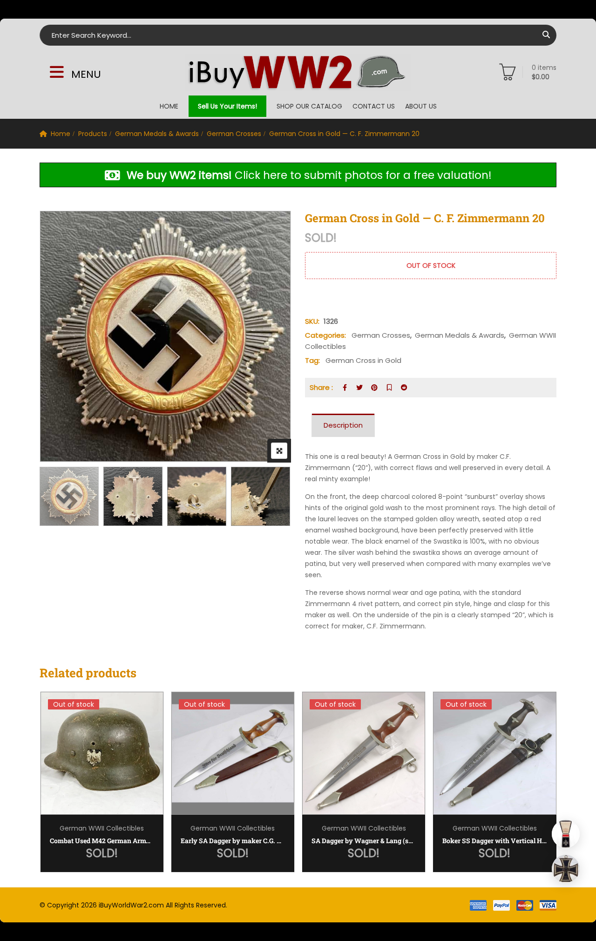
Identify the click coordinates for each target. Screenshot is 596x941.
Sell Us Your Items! (227, 106)
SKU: (312, 321)
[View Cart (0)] (507, 74)
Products (92, 133)
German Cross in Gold (363, 360)
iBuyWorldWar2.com (131, 905)
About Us (421, 106)
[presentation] (46, 791)
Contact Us (373, 106)
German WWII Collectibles (102, 828)
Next (271, 498)
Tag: (312, 360)
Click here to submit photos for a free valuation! (309, 175)
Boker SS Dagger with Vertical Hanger (494, 840)
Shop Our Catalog (309, 106)
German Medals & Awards (157, 133)
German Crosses (234, 133)
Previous (59, 498)
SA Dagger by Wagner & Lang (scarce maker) (364, 840)
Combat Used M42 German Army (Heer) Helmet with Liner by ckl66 (102, 840)
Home (169, 106)
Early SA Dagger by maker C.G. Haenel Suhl (233, 840)
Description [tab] (343, 425)
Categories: (325, 335)
